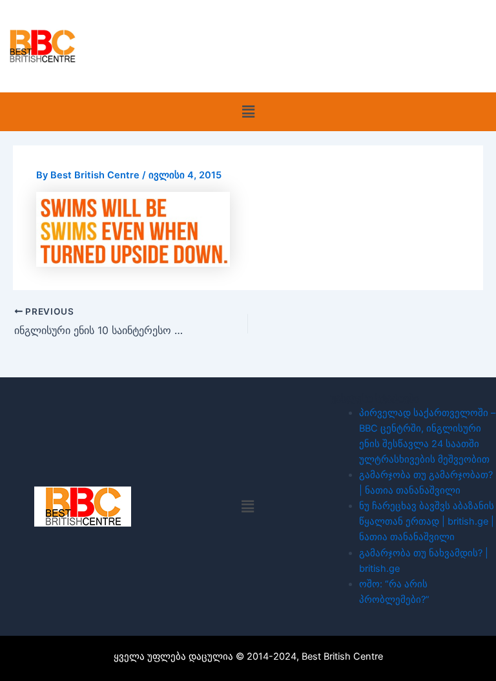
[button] (248, 111)
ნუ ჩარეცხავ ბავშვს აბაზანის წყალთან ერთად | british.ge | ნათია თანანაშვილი (426, 521)
